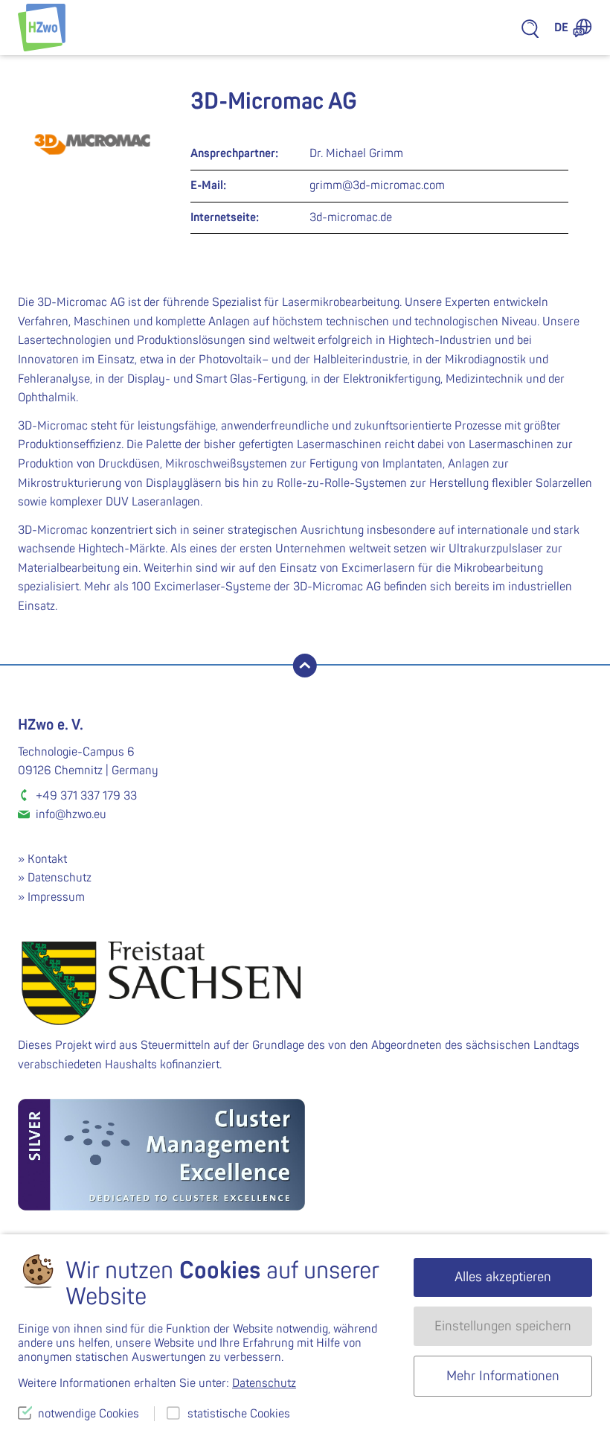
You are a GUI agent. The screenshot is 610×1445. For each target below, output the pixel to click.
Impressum (56, 897)
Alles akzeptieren (503, 1277)
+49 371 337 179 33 (86, 795)
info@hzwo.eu (71, 814)
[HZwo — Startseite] (41, 27)
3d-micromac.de (350, 217)
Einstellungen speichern (502, 1326)
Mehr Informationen (502, 1376)
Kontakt (47, 859)
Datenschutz (60, 877)
